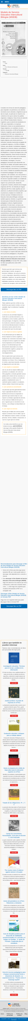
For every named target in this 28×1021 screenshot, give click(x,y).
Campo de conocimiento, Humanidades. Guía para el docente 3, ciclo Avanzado (14, 835)
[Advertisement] (14, 92)
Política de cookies (19, 1014)
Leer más (14, 683)
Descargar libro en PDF (14, 289)
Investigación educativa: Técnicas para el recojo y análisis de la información (14, 668)
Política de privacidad (10, 1014)
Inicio (2, 1014)
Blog (26, 1014)
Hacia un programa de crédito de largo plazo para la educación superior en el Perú (14, 770)
